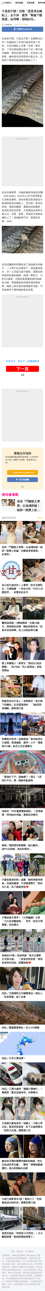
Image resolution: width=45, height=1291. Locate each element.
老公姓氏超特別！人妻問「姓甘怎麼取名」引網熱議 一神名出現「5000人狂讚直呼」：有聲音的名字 (22, 589)
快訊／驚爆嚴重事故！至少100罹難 (20, 1027)
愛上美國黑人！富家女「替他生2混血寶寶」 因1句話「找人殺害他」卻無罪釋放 (22, 667)
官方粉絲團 (24, 480)
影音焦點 (19, 3)
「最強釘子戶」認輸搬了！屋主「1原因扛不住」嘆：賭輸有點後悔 (22, 778)
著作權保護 (29, 1251)
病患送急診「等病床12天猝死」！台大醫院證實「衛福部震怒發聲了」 (22, 1235)
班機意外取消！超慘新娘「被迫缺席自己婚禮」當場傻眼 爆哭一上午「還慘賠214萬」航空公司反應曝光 (22, 742)
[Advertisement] (22, 163)
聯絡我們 (20, 1251)
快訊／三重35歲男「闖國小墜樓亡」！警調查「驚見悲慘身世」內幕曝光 (22, 1090)
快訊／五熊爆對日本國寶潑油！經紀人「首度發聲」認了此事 (22, 995)
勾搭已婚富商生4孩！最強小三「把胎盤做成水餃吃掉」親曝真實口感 (22, 1201)
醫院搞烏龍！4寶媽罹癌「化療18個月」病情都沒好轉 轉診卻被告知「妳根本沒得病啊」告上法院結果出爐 (22, 626)
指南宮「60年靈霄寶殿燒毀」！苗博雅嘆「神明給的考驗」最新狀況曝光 (22, 813)
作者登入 (8, 3)
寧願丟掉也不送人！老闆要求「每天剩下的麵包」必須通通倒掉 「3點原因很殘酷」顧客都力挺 (22, 705)
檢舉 (26, 24)
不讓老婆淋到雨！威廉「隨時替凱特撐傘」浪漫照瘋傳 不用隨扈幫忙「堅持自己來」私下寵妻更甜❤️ (22, 883)
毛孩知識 (30, 3)
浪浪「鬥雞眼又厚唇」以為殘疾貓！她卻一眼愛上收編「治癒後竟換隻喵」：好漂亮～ (28, 506)
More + (40, 518)
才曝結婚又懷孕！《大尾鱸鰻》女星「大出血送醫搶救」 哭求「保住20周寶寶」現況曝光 (22, 921)
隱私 (13, 1251)
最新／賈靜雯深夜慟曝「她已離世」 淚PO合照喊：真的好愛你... (22, 847)
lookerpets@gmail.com (24, 472)
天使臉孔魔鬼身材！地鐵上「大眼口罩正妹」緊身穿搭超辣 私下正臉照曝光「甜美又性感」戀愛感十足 (22, 1127)
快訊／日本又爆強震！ (14, 1058)
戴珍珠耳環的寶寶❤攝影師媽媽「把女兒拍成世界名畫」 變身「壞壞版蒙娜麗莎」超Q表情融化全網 (22, 1164)
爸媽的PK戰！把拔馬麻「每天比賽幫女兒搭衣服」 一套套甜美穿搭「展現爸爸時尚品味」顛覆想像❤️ (22, 959)
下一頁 (22, 369)
